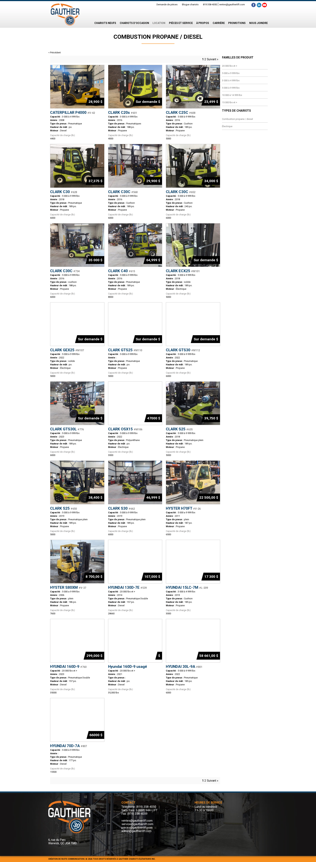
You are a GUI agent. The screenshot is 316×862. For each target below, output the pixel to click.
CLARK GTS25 (125, 350)
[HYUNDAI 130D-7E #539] (135, 561)
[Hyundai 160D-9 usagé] (135, 640)
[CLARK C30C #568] (135, 165)
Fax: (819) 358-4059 (134, 813)
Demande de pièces (167, 4)
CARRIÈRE (219, 23)
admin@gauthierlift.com (136, 831)
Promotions (237, 23)
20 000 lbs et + (229, 65)
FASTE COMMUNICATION (72, 859)
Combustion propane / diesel (237, 119)
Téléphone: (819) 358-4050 (138, 806)
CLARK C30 (63, 192)
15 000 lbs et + (229, 102)
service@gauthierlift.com (137, 824)
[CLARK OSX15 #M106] (135, 403)
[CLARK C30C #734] (77, 245)
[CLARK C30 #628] (77, 165)
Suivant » (212, 59)
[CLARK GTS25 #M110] (135, 324)
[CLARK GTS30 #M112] (193, 324)
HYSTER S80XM (68, 587)
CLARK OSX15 (125, 429)
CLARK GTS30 (183, 350)
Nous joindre (258, 23)
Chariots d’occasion (134, 23)
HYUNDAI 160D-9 (68, 666)
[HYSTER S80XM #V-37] (77, 561)
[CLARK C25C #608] (193, 86)
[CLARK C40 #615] (135, 245)
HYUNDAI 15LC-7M (187, 587)
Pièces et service (181, 23)
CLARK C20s (122, 112)
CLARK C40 (121, 271)
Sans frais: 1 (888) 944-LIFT (139, 810)
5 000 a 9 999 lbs (231, 73)
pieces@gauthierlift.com (137, 827)
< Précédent (54, 52)
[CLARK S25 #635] (193, 403)
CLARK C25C (180, 112)
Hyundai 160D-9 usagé (127, 666)
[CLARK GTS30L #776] (77, 403)
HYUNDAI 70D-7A (68, 746)
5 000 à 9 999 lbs (231, 87)
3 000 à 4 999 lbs (231, 80)
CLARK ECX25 (183, 271)
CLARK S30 (121, 508)
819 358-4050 (210, 4)
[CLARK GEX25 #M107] (77, 324)
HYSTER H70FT (183, 508)
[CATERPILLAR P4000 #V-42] (77, 86)
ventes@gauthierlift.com (232, 4)
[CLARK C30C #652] (193, 165)
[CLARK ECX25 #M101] (193, 245)
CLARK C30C (123, 192)
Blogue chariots (190, 4)
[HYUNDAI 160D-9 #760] (77, 640)
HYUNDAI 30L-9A (184, 666)
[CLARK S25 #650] (77, 482)
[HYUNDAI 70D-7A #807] (77, 719)
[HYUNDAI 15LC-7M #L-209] (193, 561)
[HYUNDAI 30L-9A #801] (193, 640)
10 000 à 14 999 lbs (232, 95)
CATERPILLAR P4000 (72, 112)
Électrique (227, 126)
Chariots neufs (105, 23)
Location (159, 23)
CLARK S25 (179, 429)
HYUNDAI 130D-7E (127, 587)
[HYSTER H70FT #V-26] (193, 482)
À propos (202, 23)
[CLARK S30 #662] (135, 482)
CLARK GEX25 (67, 350)
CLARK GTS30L (67, 429)
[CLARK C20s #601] (135, 86)
